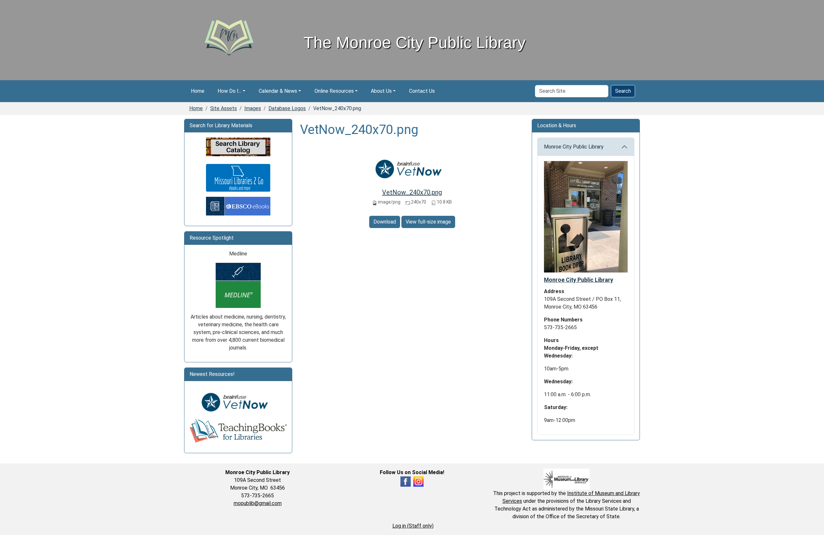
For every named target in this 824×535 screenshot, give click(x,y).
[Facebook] (405, 481)
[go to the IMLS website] (566, 479)
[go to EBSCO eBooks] (238, 206)
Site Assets (223, 108)
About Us (381, 91)
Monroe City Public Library (574, 147)
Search (623, 91)
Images (252, 108)
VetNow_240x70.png (412, 192)
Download (384, 222)
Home (197, 91)
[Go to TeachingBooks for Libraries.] (238, 430)
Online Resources (334, 91)
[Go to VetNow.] (238, 402)
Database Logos (287, 108)
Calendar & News (278, 91)
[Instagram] (418, 481)
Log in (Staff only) (413, 526)
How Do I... (229, 91)
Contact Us (422, 91)
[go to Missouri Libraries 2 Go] (238, 178)
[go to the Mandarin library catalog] (238, 147)
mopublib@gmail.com (258, 503)
